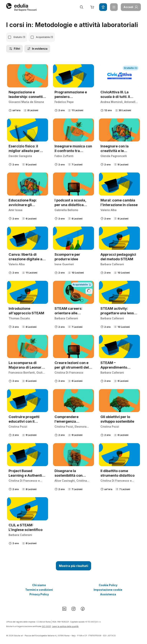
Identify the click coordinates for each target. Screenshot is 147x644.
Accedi (128, 7)
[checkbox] (9, 37)
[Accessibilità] (103, 7)
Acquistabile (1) (44, 37)
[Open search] (81, 7)
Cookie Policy (108, 585)
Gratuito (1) (19, 37)
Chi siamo (39, 585)
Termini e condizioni (39, 589)
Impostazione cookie (108, 589)
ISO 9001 (46, 626)
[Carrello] (92, 7)
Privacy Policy (39, 594)
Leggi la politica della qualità (65, 626)
